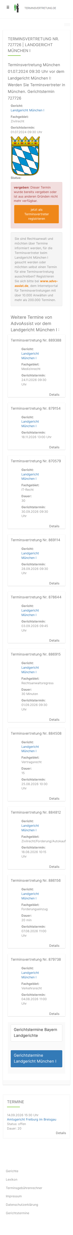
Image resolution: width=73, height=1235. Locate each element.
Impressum (14, 1196)
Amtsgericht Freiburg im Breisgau (31, 1119)
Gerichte (12, 1171)
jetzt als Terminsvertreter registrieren (36, 214)
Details (54, 394)
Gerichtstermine (17, 1213)
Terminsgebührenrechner (24, 1188)
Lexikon (11, 1179)
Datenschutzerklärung (22, 1205)
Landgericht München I (27, 110)
